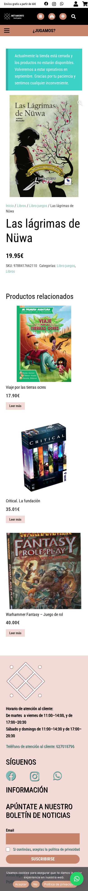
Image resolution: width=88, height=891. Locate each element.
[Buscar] (74, 16)
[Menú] (7, 30)
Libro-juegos (38, 206)
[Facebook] (46, 4)
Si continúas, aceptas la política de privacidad (46, 849)
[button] (80, 103)
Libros (21, 206)
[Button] (40, 16)
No (35, 884)
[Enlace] (14, 16)
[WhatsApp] (61, 4)
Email (10, 830)
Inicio (10, 206)
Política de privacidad (59, 884)
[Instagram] (54, 4)
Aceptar (21, 884)
